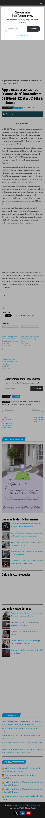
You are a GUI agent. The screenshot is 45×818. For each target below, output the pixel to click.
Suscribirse (33, 29)
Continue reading (22, 35)
